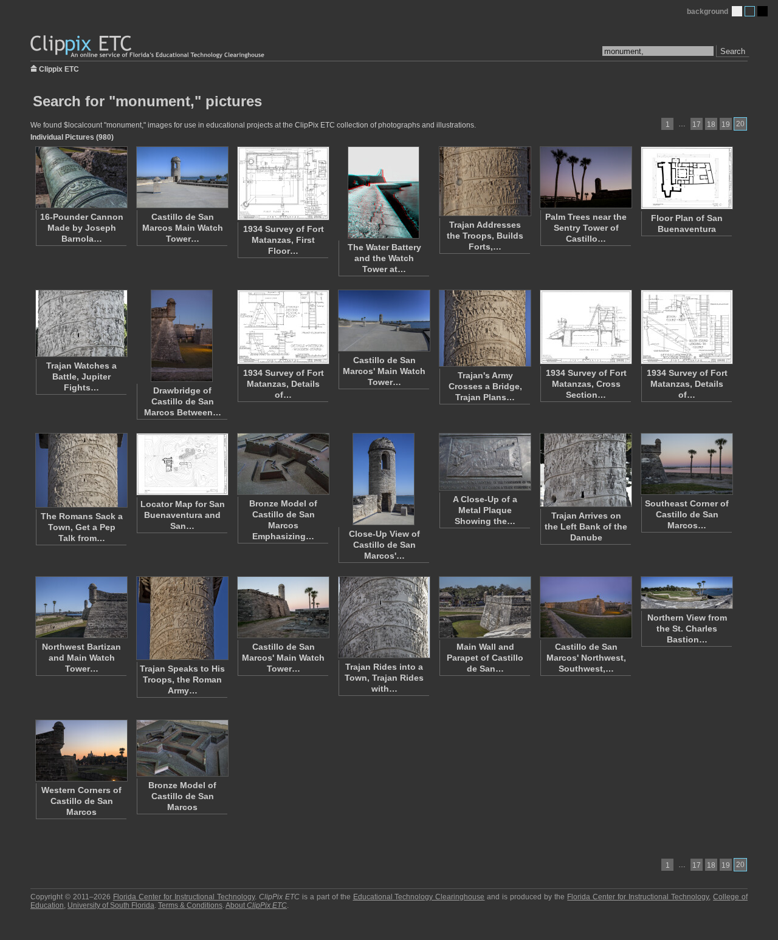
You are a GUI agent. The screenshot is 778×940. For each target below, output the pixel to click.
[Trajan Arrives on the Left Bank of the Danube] (585, 470)
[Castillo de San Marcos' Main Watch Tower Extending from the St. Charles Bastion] (282, 607)
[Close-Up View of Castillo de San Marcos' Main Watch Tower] (383, 479)
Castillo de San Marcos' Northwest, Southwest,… (586, 657)
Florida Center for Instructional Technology (184, 897)
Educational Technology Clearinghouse (419, 897)
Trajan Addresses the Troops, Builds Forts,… (485, 235)
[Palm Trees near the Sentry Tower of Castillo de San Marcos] (585, 177)
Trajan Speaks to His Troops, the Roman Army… (182, 679)
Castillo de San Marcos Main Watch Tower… (182, 228)
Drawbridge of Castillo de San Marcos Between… (182, 401)
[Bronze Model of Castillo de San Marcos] (181, 748)
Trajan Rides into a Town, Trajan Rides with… (384, 677)
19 (725, 124)
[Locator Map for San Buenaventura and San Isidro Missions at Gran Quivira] (181, 464)
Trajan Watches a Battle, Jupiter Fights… (81, 376)
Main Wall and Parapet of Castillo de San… (485, 657)
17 (696, 124)
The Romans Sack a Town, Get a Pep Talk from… (82, 527)
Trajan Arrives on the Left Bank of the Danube (586, 526)
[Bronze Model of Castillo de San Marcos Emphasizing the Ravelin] (282, 464)
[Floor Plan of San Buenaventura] (686, 177)
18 (711, 124)
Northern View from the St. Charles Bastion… (687, 628)
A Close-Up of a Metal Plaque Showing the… (485, 510)
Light (737, 11)
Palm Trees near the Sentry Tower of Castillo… (586, 228)
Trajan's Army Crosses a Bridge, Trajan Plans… (485, 386)
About (256, 905)
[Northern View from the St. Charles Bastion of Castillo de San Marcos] (686, 592)
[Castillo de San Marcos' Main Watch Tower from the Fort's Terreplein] (383, 321)
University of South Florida (110, 905)
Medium (750, 11)
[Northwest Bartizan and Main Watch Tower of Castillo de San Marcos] (80, 607)
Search (732, 51)
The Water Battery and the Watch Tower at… (384, 258)
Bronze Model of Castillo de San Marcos (182, 796)
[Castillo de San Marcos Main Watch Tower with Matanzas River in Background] (181, 177)
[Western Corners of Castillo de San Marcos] (80, 751)
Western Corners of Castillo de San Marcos (81, 801)
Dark (762, 11)
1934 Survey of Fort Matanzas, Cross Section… (586, 384)
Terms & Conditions (190, 905)
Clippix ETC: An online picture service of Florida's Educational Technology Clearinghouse (148, 47)
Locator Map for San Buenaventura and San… (182, 515)
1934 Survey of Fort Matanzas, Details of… (283, 384)
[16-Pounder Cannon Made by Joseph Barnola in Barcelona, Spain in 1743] (80, 177)
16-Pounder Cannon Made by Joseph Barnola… (81, 228)
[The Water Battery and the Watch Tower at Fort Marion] (383, 192)
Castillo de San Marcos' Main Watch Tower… (384, 371)
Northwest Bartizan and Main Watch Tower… (81, 657)
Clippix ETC (59, 68)
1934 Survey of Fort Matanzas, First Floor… (283, 240)
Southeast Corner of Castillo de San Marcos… (687, 514)
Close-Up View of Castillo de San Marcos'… (384, 544)
